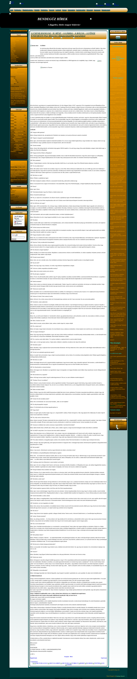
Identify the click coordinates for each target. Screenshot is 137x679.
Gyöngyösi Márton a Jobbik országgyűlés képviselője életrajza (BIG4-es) (117, 389)
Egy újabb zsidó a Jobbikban (116, 186)
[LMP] (100, 4)
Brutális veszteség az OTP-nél (17, 91)
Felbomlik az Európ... (19, 115)
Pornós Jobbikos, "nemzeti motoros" (118, 130)
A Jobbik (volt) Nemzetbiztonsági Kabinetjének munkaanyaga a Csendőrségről (117, 309)
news (12, 113)
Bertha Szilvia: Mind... (19, 140)
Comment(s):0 (34, 661)
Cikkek (12, 83)
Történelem (44, 10)
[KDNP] (22, 3)
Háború (18, 119)
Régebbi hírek (33, 658)
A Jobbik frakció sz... (19, 147)
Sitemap (64, 10)
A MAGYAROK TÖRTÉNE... (16, 151)
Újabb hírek (104, 658)
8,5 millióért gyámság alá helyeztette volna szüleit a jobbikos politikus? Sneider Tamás (118, 261)
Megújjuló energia (27, 10)
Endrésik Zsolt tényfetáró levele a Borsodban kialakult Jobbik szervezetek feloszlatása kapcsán (117, 154)
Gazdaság (13, 79)
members (13, 154)
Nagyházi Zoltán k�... (19, 134)
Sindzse (12, 116)
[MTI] (116, 4)
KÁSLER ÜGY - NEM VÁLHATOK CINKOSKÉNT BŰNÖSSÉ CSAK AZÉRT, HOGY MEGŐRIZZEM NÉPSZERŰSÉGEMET (118, 72)
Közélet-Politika (20, 116)
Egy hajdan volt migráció (115, 413)
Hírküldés (37, 10)
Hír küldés (13, 50)
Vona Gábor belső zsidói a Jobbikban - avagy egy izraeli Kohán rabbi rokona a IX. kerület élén (118, 218)
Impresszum (97, 10)
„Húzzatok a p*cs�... (19, 126)
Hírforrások (90, 10)
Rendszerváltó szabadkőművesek (117, 231)
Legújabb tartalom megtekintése (18, 74)
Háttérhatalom (14, 82)
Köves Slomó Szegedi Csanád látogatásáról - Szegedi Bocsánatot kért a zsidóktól (117, 170)
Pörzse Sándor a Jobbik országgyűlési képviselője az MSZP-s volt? (118, 236)
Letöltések (58, 10)
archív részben (14, 72)
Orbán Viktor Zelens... (19, 120)
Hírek (11, 10)
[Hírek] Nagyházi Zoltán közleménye (19, 168)
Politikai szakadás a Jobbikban (116, 329)
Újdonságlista (71, 10)
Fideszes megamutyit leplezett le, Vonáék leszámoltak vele (18, 88)
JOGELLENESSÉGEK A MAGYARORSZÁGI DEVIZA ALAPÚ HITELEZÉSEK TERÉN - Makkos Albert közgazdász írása (18, 96)
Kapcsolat (51, 10)
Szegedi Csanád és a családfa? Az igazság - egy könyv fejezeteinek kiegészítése (117, 212)
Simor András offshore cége (116, 368)
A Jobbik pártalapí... (18, 144)
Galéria (12, 53)
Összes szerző (14, 71)
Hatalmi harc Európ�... (19, 123)
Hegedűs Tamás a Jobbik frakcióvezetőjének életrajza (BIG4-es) (118, 373)
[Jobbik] (108, 4)
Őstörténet (21, 153)
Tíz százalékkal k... (18, 137)
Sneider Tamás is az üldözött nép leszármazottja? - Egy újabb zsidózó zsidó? (118, 255)
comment (13, 130)
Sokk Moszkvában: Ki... (19, 118)
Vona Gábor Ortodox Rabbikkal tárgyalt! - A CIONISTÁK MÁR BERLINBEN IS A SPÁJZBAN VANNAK (18, 102)
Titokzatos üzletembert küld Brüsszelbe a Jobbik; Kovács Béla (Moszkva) (117, 298)
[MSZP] (11, 2)
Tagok (12, 49)
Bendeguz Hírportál (120, 676)
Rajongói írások (106, 10)
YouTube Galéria (80, 10)
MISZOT (112, 340)
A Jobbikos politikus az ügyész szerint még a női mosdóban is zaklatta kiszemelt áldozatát (117, 126)
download (13, 143)
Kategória (66, 656)
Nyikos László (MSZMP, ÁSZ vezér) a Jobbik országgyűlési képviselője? (117, 320)
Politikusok (17, 10)
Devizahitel (13, 81)
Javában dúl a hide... (18, 131)
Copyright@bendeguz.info (114, 670)
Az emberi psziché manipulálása (117, 90)
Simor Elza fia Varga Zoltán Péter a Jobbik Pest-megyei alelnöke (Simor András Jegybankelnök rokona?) (118, 315)
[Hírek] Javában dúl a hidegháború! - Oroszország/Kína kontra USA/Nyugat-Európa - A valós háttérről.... (19, 163)
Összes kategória (14, 69)
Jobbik (12, 78)
